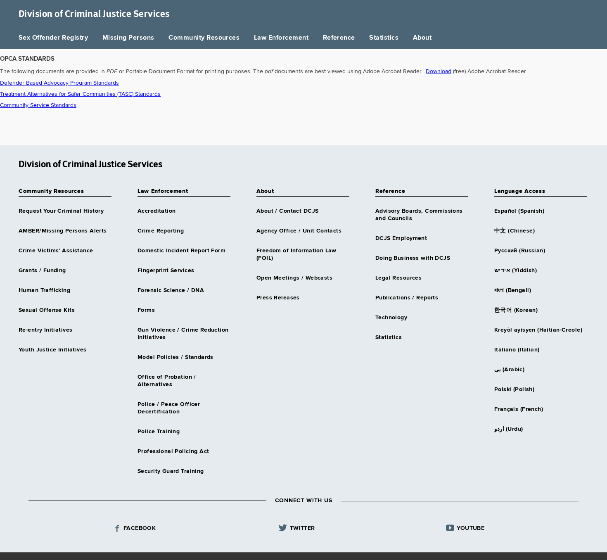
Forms (146, 310)
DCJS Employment (401, 238)
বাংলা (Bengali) (512, 290)
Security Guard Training (171, 471)
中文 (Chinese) (514, 231)
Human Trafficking (44, 290)
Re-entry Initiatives (45, 330)
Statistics (383, 38)
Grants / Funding (42, 270)
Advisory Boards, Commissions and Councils (419, 214)
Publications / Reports (406, 298)
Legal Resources (398, 278)
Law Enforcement (281, 38)
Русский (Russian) (519, 251)
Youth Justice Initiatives (53, 350)
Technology (391, 317)
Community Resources (203, 38)
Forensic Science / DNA (171, 290)
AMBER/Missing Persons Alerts (63, 231)
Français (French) (518, 409)
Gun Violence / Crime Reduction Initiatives (183, 333)
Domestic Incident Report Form (181, 251)
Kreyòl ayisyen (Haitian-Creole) (538, 330)
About (422, 38)
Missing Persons (128, 38)
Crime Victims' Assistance (56, 251)
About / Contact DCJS (287, 211)
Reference (339, 38)
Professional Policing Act (173, 451)
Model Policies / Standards (175, 357)
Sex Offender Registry (53, 38)
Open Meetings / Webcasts (294, 278)
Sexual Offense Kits (47, 310)
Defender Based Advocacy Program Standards (59, 83)
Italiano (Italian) (517, 350)
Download (438, 71)
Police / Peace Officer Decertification (169, 408)
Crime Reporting (161, 231)
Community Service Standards (38, 105)
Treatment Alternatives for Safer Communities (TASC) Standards (80, 94)
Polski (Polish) (514, 389)
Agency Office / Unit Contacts (298, 231)
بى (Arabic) (509, 370)
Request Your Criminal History (61, 211)
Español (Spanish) (519, 211)
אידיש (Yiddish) (515, 270)
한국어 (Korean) (516, 310)
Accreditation (156, 211)
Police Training (159, 431)
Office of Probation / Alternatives (167, 380)
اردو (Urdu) (508, 429)
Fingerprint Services (166, 270)
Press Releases (278, 298)
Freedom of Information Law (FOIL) (296, 254)
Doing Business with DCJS (412, 258)
